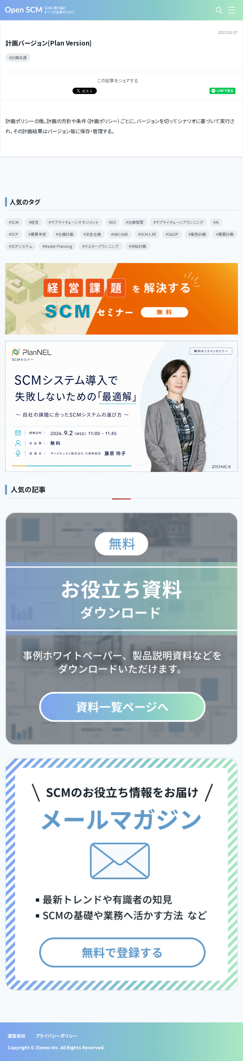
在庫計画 (65, 234)
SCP (14, 234)
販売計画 (198, 234)
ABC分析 (120, 234)
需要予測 (38, 234)
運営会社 (16, 1036)
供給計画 (138, 246)
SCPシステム (21, 246)
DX (113, 222)
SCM (15, 222)
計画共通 (19, 57)
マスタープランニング (101, 246)
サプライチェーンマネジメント (75, 222)
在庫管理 (135, 222)
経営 (35, 222)
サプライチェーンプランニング (179, 222)
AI (217, 222)
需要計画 (226, 234)
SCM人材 (148, 234)
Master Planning (58, 246)
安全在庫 (93, 234)
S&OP (173, 234)
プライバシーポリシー (56, 1036)
